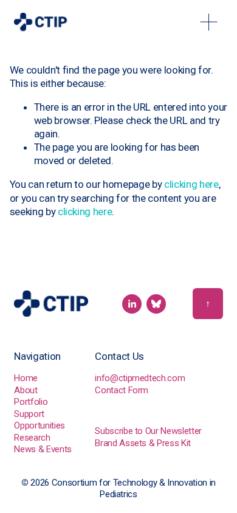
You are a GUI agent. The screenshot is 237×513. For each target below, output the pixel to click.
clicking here (191, 184)
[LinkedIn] (132, 304)
